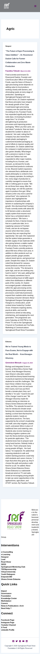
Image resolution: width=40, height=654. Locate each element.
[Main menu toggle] (35, 6)
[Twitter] (17, 641)
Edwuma (8, 341)
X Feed (4, 627)
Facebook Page (7, 620)
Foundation (6, 596)
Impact (4, 591)
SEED (3, 564)
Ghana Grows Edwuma (10, 579)
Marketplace (6, 601)
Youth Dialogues (8, 574)
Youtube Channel (8, 625)
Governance (6, 593)
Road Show (6, 562)
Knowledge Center (9, 598)
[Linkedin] (27, 641)
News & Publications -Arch (12, 606)
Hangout (8, 46)
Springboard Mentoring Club (13, 567)
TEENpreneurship (8, 569)
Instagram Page (7, 622)
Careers (4, 603)
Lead (3, 559)
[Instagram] (20, 641)
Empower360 (6, 577)
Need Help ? (6, 608)
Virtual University (8, 572)
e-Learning (5, 554)
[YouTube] (23, 641)
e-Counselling (7, 552)
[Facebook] (13, 641)
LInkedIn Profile (7, 630)
